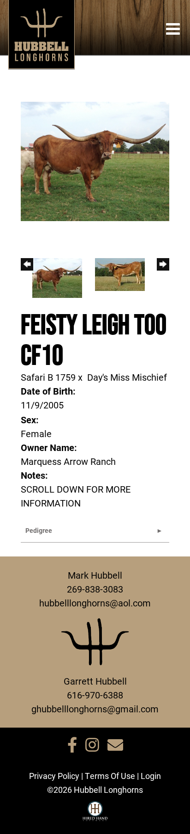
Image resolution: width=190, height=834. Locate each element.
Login (151, 775)
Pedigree (38, 530)
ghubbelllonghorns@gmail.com (95, 709)
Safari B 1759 (48, 377)
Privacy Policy (54, 775)
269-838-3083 (95, 589)
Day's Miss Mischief (127, 377)
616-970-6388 (95, 695)
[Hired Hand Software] (95, 815)
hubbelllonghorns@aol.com (95, 603)
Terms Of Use (110, 775)
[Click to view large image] (95, 160)
